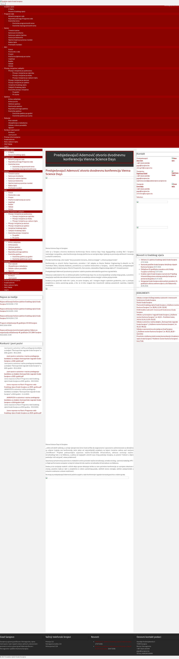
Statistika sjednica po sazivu (22, 116)
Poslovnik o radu (14, 52)
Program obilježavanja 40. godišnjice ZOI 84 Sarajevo (18, 323)
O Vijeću (11, 9)
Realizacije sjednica (15, 106)
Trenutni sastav (13, 30)
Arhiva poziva (13, 101)
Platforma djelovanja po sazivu (19, 56)
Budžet (10, 61)
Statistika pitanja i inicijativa (18, 90)
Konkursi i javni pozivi (11, 130)
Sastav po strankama (15, 33)
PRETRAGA (8, 144)
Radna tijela (12, 42)
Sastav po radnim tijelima (17, 35)
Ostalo (10, 66)
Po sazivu (15, 94)
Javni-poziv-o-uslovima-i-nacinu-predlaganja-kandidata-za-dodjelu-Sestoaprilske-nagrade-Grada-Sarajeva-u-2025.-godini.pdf (22, 373)
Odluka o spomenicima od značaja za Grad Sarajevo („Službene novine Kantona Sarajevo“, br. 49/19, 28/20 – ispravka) (156, 331)
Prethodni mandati (15, 45)
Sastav (6, 28)
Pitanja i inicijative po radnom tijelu (25, 78)
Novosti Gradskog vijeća (16, 11)
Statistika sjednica (14, 111)
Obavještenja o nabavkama (17, 123)
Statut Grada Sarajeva (144, 302)
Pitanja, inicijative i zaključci (14, 68)
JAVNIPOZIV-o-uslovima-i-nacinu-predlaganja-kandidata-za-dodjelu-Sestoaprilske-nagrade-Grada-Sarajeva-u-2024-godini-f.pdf (22, 399)
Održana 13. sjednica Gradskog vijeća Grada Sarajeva (159, 260)
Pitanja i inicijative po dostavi (18, 80)
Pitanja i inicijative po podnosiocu (20, 71)
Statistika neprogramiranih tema (24, 26)
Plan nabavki (12, 120)
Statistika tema (13, 21)
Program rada (9, 14)
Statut (10, 49)
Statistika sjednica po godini (22, 113)
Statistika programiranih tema (23, 23)
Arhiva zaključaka (14, 99)
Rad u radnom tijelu (11, 142)
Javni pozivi (12, 135)
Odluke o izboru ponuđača (17, 125)
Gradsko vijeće (9, 7)
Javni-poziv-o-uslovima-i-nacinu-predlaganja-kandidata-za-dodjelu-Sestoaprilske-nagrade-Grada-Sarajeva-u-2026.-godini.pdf (22, 358)
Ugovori (11, 127)
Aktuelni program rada (16, 16)
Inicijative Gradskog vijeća (17, 85)
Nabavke (7, 118)
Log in (6, 146)
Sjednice (7, 97)
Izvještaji (11, 59)
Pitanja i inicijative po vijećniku (23, 73)
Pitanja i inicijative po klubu (22, 75)
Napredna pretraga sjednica (18, 109)
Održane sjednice (14, 104)
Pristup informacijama (12, 137)
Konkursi (11, 132)
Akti (5, 47)
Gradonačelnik (9, 139)
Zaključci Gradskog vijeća (17, 87)
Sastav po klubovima (15, 37)
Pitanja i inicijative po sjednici (18, 82)
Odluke (10, 64)
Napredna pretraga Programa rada (20, 19)
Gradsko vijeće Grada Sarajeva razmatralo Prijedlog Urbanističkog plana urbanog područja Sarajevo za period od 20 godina (159, 276)
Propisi (10, 54)
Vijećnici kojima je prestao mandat (20, 40)
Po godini (15, 92)
